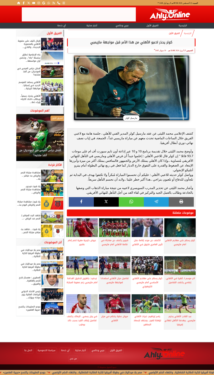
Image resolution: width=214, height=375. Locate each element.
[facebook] (81, 202)
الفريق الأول (152, 25)
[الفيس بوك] (23, 2)
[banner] (79, 14)
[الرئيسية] (18, 2)
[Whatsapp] (48, 2)
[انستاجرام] (38, 2)
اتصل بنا (28, 350)
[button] (22, 139)
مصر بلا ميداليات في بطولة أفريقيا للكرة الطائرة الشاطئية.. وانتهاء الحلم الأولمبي (111, 372)
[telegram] (156, 202)
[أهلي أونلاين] (169, 15)
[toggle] (31, 25)
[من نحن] (58, 2)
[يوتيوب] (33, 2)
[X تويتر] (28, 2)
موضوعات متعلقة (182, 212)
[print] (181, 202)
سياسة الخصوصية (46, 350)
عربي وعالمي (122, 25)
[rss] (53, 2)
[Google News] (43, 2)
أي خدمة (61, 25)
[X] (106, 202)
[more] (63, 2)
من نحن (73, 359)
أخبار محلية (91, 25)
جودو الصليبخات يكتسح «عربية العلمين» (38, 372)
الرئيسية (183, 25)
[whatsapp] (131, 202)
